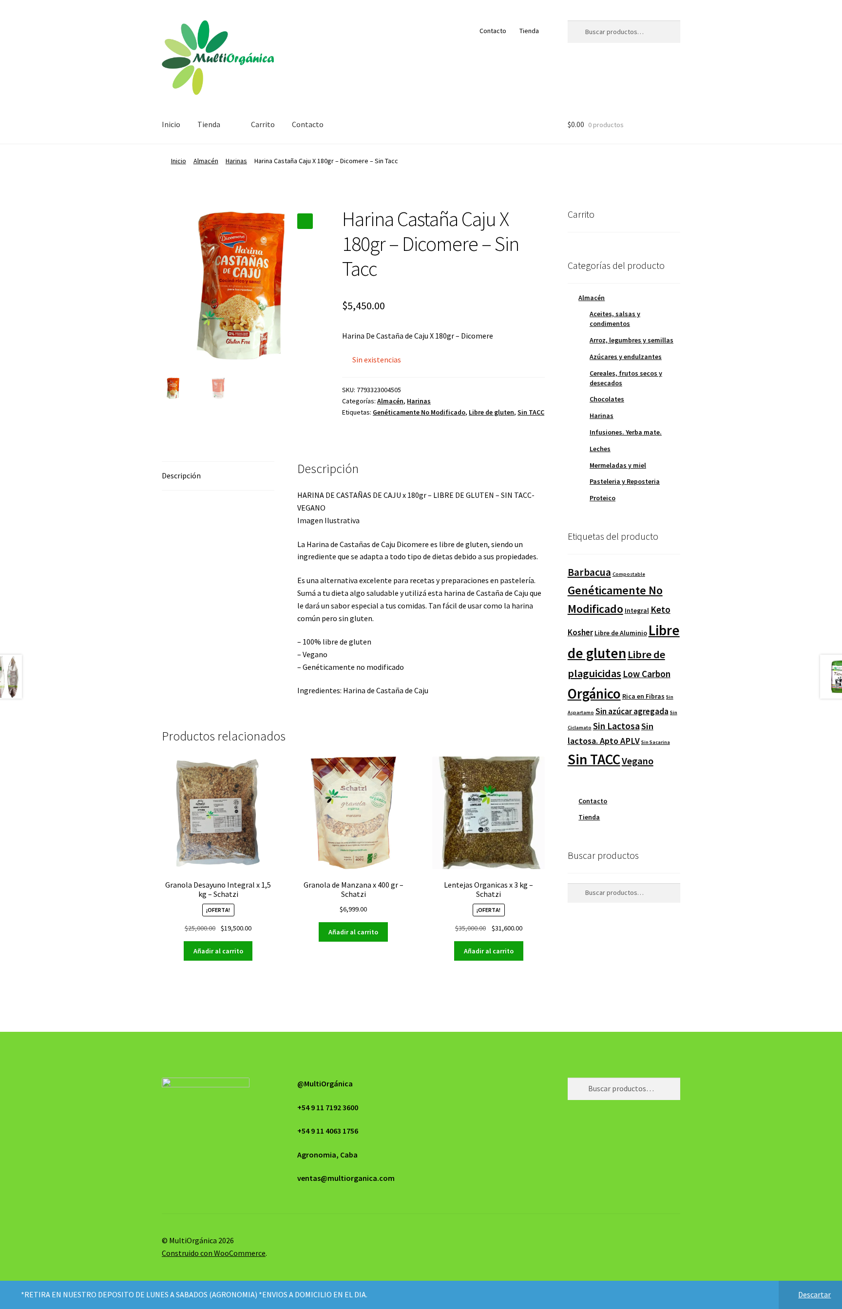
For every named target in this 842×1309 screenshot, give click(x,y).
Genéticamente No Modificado (419, 412)
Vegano (637, 761)
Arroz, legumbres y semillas (631, 340)
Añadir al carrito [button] (218, 951)
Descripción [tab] (181, 475)
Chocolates (607, 399)
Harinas (236, 160)
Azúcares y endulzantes (626, 356)
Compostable (628, 574)
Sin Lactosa (616, 726)
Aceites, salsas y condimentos (615, 318)
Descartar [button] (814, 1294)
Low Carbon (646, 674)
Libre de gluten (491, 412)
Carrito (263, 124)
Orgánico (594, 693)
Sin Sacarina (655, 742)
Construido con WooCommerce (214, 1253)
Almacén (205, 160)
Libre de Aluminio (620, 632)
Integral (637, 610)
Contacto (492, 30)
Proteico (602, 497)
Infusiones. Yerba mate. (626, 432)
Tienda (529, 30)
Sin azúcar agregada (632, 711)
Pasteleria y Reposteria (625, 481)
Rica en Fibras (643, 696)
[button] (305, 221)
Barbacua (589, 572)
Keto (660, 609)
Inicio (171, 124)
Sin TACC (530, 412)
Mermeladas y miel (618, 465)
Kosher (580, 632)
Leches (600, 448)
